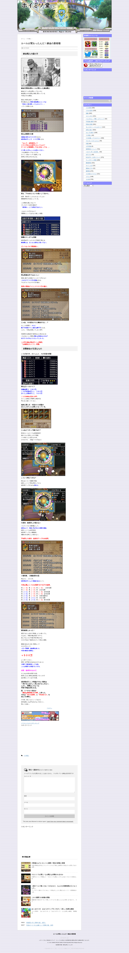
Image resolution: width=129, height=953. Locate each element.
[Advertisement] (35, 740)
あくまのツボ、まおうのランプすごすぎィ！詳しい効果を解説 (53, 909)
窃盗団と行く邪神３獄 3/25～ (36, 922)
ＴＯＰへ (49, 708)
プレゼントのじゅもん (92, 141)
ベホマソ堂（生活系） (92, 152)
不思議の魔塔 (90, 121)
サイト (26, 809)
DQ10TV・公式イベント (93, 157)
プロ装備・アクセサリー (93, 138)
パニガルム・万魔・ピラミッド (95, 119)
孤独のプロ (89, 168)
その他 (88, 179)
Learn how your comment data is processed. (60, 821)
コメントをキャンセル (46, 770)
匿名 (30, 770)
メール (26, 802)
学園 (87, 143)
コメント (27, 776)
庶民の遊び (89, 130)
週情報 (88, 171)
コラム (88, 176)
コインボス (89, 116)
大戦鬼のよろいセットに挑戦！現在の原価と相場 (48, 863)
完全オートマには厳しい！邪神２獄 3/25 (39, 925)
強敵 (87, 113)
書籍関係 (88, 163)
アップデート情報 (91, 160)
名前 (25, 796)
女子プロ (88, 154)
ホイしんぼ (89, 165)
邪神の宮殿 (89, 124)
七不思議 (88, 146)
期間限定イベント (91, 149)
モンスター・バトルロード (94, 127)
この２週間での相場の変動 (41, 897)
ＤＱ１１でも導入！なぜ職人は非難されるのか (47, 874)
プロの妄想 (89, 110)
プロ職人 (26, 755)
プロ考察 (88, 108)
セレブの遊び (90, 132)
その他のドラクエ (91, 174)
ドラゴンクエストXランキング (30, 723)
